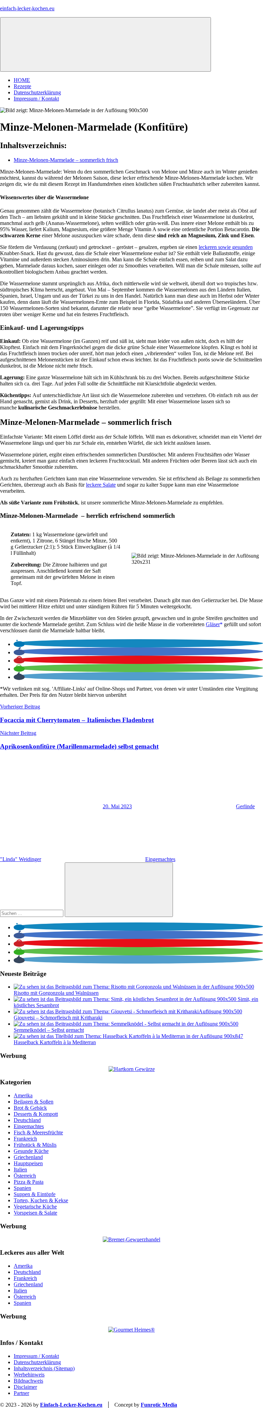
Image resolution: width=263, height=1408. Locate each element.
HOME (22, 80)
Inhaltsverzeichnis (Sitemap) (44, 1368)
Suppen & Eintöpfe (34, 1194)
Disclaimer (25, 1387)
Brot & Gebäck (30, 1108)
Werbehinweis (29, 1374)
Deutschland (27, 1120)
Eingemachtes (160, 859)
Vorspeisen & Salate (35, 1213)
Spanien (22, 1188)
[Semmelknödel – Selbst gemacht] (126, 1024)
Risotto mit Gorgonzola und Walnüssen (56, 993)
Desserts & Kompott (36, 1114)
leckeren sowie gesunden (226, 247)
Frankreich (25, 1139)
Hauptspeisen (28, 1163)
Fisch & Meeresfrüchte (38, 1132)
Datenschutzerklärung (37, 92)
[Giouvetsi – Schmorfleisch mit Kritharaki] (128, 1011)
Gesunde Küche (31, 1151)
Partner (21, 1393)
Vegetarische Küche (35, 1206)
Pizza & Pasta (28, 1182)
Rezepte (22, 86)
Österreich (25, 1176)
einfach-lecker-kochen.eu (27, 8)
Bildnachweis (28, 1381)
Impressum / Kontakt (36, 99)
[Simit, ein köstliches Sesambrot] (126, 999)
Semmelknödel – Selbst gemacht (49, 1030)
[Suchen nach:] (32, 913)
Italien (20, 1169)
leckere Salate (101, 485)
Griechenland (28, 1157)
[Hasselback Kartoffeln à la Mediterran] (128, 1036)
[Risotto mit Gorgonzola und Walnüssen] (134, 987)
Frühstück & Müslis (35, 1145)
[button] (19, 644)
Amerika (23, 1095)
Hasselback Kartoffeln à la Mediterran (55, 1042)
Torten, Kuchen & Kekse (41, 1200)
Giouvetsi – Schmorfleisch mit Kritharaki (58, 1018)
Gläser (213, 624)
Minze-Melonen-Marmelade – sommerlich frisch (66, 160)
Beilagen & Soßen (33, 1102)
